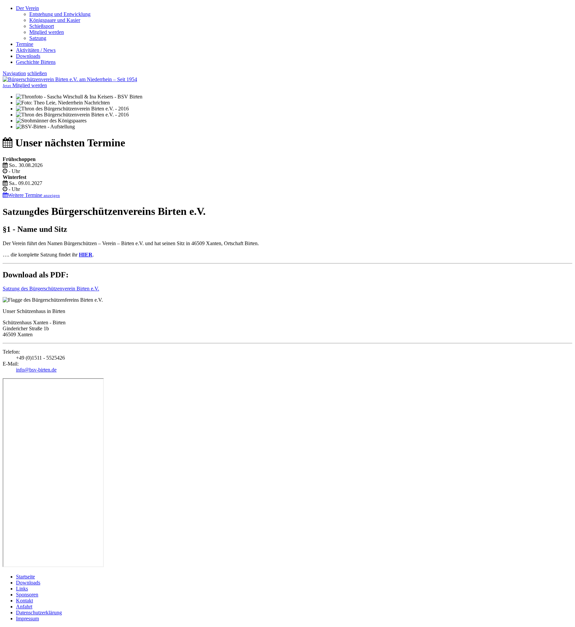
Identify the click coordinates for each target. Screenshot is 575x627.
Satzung (37, 38)
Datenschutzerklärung (39, 612)
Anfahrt (24, 606)
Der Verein (27, 8)
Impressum (27, 618)
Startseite (25, 576)
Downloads (28, 56)
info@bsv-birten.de (36, 370)
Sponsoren (27, 594)
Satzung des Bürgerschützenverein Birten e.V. (51, 288)
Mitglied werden (46, 32)
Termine (24, 44)
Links (22, 588)
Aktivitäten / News (36, 50)
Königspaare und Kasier (54, 20)
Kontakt (24, 600)
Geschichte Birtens (36, 62)
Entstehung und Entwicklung (60, 14)
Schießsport (41, 26)
